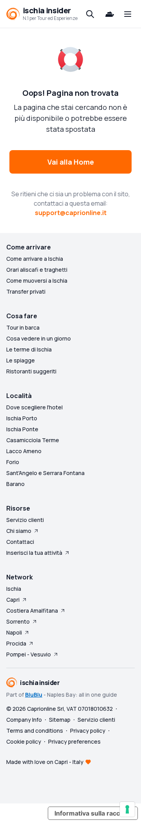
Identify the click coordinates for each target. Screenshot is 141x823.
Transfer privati (25, 291)
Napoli (14, 632)
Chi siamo (18, 530)
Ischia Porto (21, 418)
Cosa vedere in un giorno (38, 338)
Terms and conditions (34, 730)
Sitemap (59, 719)
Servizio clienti (25, 520)
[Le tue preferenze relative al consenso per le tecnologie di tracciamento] (127, 809)
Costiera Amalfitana (32, 610)
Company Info (24, 719)
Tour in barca (23, 327)
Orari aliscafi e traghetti (36, 269)
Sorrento (18, 621)
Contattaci (20, 541)
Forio (12, 462)
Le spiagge (20, 360)
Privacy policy (87, 730)
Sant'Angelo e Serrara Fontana (45, 473)
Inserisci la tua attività (34, 552)
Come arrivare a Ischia (34, 258)
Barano (15, 484)
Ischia (13, 588)
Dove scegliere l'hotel (34, 407)
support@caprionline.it (71, 212)
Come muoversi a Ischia (36, 280)
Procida (16, 643)
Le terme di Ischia (29, 349)
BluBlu (33, 694)
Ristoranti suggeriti (31, 371)
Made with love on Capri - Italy (44, 762)
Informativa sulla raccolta (92, 813)
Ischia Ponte (22, 429)
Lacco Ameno (24, 451)
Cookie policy (23, 741)
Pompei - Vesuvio (28, 654)
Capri (13, 599)
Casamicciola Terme (32, 440)
